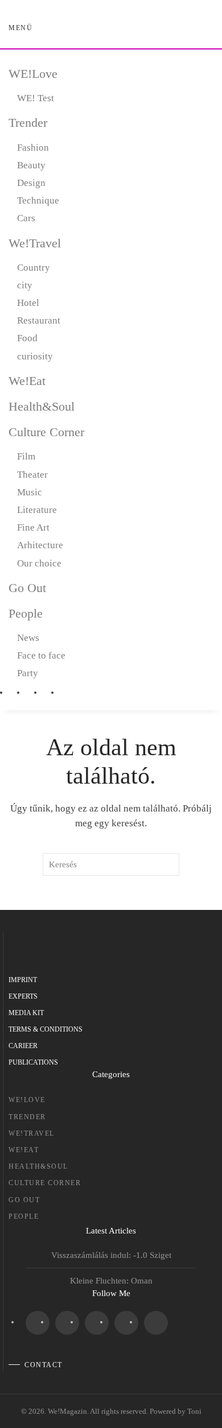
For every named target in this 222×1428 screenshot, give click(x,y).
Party (27, 673)
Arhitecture (40, 545)
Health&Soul (42, 406)
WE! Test (35, 98)
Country (33, 267)
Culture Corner (46, 432)
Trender (28, 122)
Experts (23, 996)
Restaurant (38, 320)
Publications (33, 1062)
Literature (37, 509)
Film (26, 456)
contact (43, 1365)
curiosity (35, 356)
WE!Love (33, 74)
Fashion (33, 147)
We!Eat (27, 381)
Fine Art (33, 527)
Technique (38, 200)
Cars (26, 218)
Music (29, 492)
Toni (194, 1411)
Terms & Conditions (46, 1029)
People (26, 613)
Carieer (23, 1046)
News (28, 637)
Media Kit (26, 1013)
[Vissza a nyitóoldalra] (111, 28)
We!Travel (35, 243)
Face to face (41, 655)
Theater (32, 474)
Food (27, 338)
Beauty (31, 165)
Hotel (28, 302)
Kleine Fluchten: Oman (111, 1280)
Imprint (23, 980)
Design (31, 182)
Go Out (27, 588)
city (24, 285)
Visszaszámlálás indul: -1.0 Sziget (111, 1255)
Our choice (39, 563)
